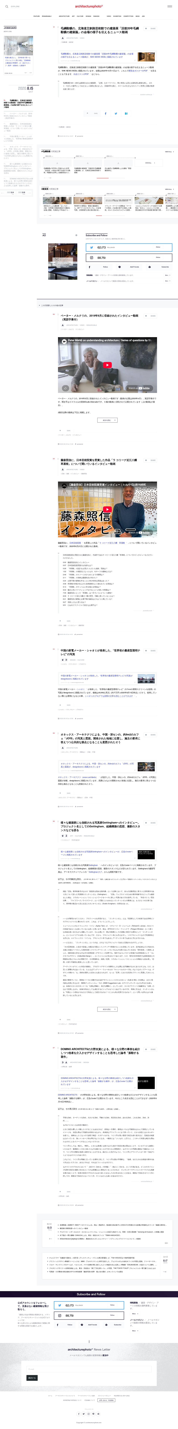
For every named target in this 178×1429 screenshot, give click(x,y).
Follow (158, 247)
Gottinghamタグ (95, 871)
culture (81, 660)
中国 (93, 752)
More (166, 275)
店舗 (63, 474)
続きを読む (107, 420)
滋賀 (67, 474)
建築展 (71, 42)
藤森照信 (84, 474)
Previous (26, 72)
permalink (80, 136)
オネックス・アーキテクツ (70, 752)
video (82, 38)
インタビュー (80, 329)
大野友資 (64, 1066)
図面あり (83, 752)
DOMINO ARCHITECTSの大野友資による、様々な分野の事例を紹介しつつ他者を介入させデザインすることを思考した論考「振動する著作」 (18, 182)
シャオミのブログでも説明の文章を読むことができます (109, 695)
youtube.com (147, 610)
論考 (70, 1066)
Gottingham (76, 840)
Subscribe (165, 267)
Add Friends (134, 267)
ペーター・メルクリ (68, 329)
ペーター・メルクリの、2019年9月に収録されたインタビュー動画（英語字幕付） (18, 115)
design (72, 660)
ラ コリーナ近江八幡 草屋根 (112, 542)
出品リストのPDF (81, 74)
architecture (72, 38)
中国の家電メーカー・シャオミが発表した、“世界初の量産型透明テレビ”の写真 (18, 138)
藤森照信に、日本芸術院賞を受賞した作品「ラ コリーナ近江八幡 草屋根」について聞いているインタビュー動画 (18, 127)
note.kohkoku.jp (146, 909)
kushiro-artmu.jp (146, 94)
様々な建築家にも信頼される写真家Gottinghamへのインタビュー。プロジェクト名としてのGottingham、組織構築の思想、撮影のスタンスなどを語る (18, 168)
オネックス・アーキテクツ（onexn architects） (78, 777)
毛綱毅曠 (64, 42)
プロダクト (82, 664)
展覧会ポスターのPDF (138, 70)
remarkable (91, 325)
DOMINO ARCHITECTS (67, 1094)
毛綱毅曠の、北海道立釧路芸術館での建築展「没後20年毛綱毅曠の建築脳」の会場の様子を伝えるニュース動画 (18, 103)
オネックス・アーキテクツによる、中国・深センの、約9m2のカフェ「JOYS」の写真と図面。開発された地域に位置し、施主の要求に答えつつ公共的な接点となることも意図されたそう (18, 152)
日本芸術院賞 (75, 542)
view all (148, 163)
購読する (32, 1378)
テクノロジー (73, 664)
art (71, 836)
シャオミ (64, 664)
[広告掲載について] (70, 235)
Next (30, 72)
